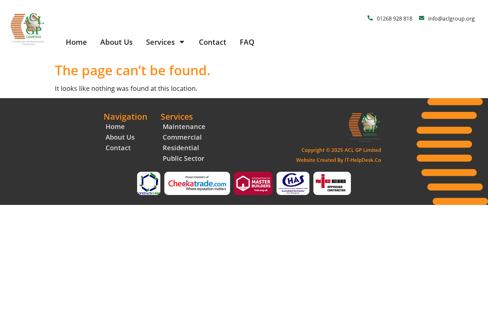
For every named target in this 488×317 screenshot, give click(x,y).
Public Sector (183, 158)
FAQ (247, 42)
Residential (181, 147)
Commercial (182, 137)
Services (160, 42)
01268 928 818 (394, 18)
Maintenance (184, 126)
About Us (116, 42)
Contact (212, 42)
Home (76, 42)
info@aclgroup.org (451, 18)
